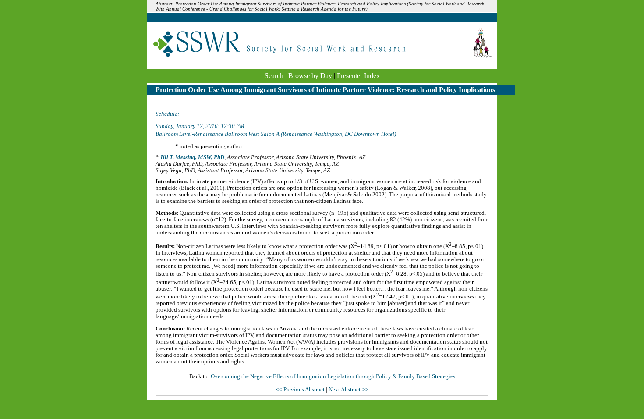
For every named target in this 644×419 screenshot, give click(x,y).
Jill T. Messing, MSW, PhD (192, 157)
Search (274, 75)
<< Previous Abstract (301, 390)
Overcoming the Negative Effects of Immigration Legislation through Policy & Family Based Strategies (333, 376)
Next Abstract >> (348, 390)
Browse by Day (310, 75)
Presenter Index (358, 75)
